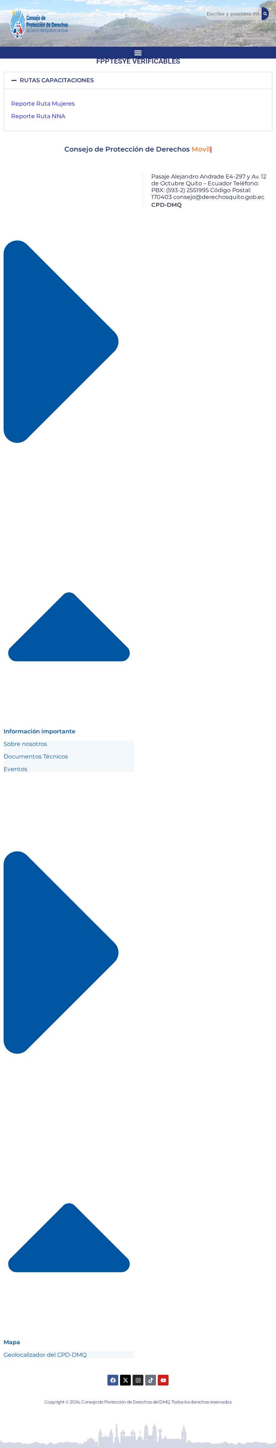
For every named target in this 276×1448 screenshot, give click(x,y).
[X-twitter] (125, 1380)
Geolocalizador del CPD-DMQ (45, 1354)
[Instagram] (138, 1380)
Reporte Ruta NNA (38, 116)
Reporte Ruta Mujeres (43, 103)
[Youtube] (163, 1380)
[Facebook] (112, 1380)
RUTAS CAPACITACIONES (57, 80)
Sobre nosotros (25, 744)
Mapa (12, 1342)
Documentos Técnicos (36, 756)
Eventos (15, 769)
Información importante (39, 731)
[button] (138, 80)
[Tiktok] (150, 1380)
